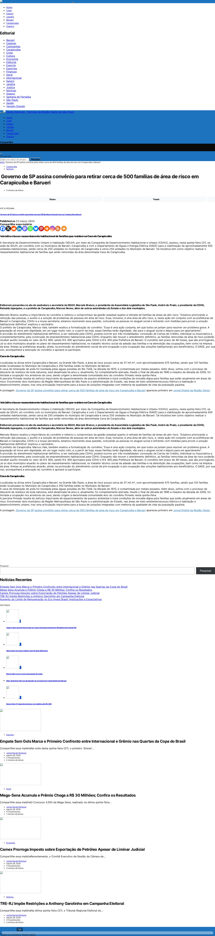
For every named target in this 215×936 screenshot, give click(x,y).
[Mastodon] (25, 228)
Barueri (10, 20)
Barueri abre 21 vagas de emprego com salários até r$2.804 (29, 704)
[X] (8, 228)
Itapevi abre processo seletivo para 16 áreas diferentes (27, 651)
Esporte (11, 65)
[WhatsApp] (134, 150)
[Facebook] (3, 228)
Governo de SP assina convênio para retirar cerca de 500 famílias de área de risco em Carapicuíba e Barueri (40, 215)
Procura (35, 159)
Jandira (10, 16)
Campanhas (13, 46)
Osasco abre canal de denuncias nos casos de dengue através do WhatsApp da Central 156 (41, 628)
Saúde (10, 103)
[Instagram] (81, 150)
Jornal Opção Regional (16, 753)
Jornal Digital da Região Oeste (191, 390)
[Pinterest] (41, 228)
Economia (12, 59)
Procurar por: (5, 156)
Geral (9, 74)
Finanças (11, 71)
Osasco (10, 26)
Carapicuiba (12, 23)
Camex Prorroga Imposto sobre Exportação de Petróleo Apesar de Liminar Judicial (49, 593)
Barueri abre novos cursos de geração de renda (24, 674)
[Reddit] (14, 228)
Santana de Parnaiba (18, 96)
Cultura (10, 55)
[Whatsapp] (30, 228)
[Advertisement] (94, 278)
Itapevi (9, 13)
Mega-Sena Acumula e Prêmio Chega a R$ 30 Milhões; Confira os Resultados (46, 589)
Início (2, 162)
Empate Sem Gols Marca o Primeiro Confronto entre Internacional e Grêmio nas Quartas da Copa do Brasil (63, 586)
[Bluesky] (36, 228)
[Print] (47, 228)
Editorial (11, 62)
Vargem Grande (15, 106)
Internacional (14, 77)
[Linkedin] (19, 228)
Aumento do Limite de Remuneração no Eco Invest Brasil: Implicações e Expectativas (51, 599)
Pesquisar (4, 566)
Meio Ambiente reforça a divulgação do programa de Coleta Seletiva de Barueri (36, 681)
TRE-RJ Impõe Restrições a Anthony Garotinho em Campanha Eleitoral (42, 596)
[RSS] (58, 228)
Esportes (11, 68)
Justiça (10, 87)
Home (9, 7)
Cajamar (11, 43)
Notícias (11, 90)
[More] (64, 228)
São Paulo (12, 99)
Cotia (9, 10)
